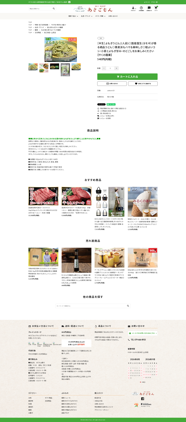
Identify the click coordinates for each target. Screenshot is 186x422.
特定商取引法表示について (104, 407)
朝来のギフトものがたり (70, 401)
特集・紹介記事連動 (41, 25)
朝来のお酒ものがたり (69, 407)
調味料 (30, 407)
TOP (30, 22)
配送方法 (98, 398)
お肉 (29, 398)
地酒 (30, 404)
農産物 (30, 401)
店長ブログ (65, 413)
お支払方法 (98, 401)
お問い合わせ (113, 16)
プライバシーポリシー (102, 410)
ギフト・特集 (99, 16)
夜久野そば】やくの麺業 (55, 27)
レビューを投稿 (104, 118)
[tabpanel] (60, 49)
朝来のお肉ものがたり (69, 404)
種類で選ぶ (72, 16)
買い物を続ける (104, 113)
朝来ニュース (66, 398)
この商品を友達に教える (107, 111)
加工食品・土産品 (50, 32)
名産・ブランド (85, 16)
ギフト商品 (48, 398)
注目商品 (38, 32)
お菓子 (30, 413)
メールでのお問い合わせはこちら (142, 333)
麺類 (36, 30)
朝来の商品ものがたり (69, 410)
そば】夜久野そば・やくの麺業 (51, 30)
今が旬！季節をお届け (58, 25)
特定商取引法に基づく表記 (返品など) (111, 108)
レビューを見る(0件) (105, 116)
